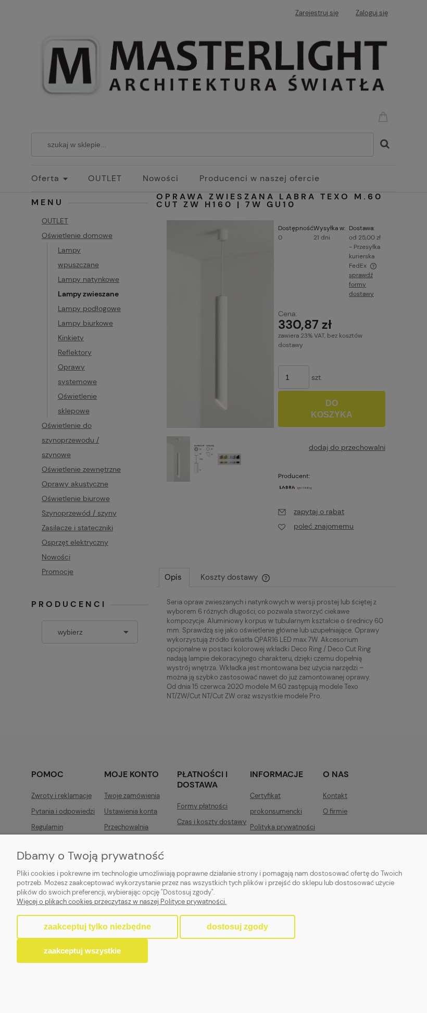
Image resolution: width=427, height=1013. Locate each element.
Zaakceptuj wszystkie (82, 950)
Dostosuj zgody (237, 926)
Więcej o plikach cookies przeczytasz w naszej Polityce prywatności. (122, 901)
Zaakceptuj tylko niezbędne (97, 926)
